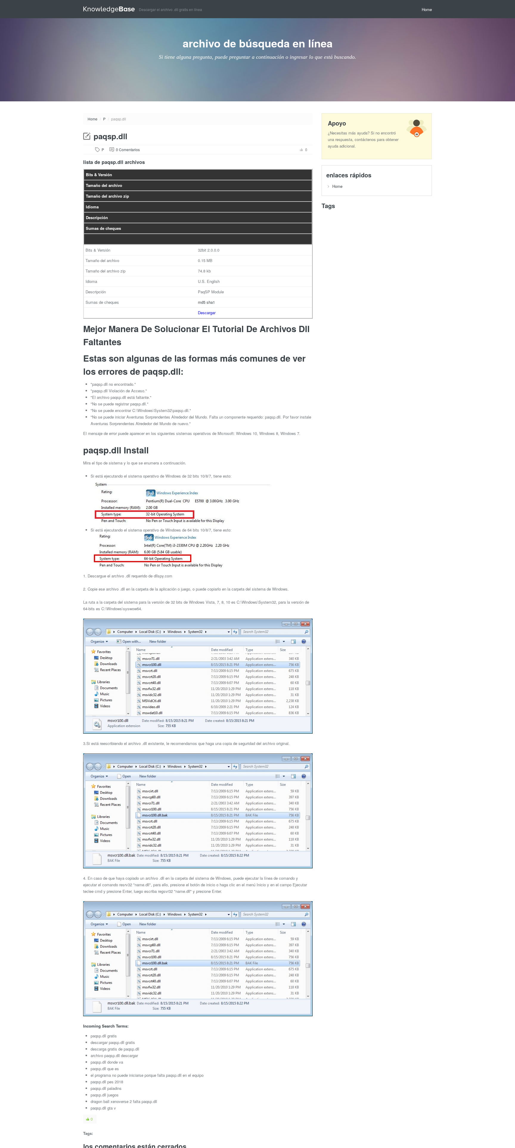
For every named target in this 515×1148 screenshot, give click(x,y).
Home (427, 9)
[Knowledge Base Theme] (111, 9)
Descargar (206, 312)
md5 (201, 302)
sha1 (211, 302)
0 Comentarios (128, 149)
